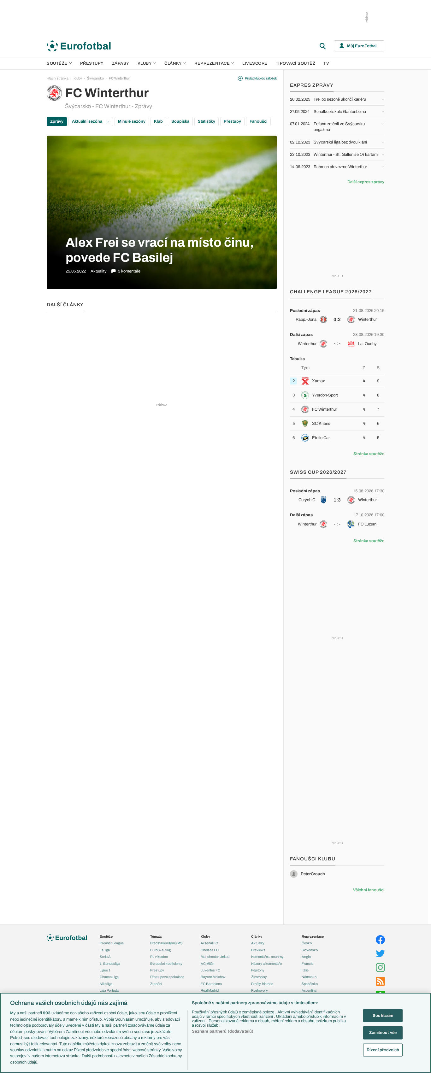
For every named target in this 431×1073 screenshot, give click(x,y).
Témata (156, 936)
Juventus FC (210, 970)
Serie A (105, 957)
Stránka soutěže (368, 454)
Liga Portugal (109, 990)
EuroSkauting (160, 950)
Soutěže (57, 63)
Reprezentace (212, 63)
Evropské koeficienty (166, 963)
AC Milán (207, 963)
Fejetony (257, 970)
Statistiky (206, 121)
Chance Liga (109, 977)
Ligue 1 (105, 970)
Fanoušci (258, 121)
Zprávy (56, 121)
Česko (307, 943)
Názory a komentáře (266, 963)
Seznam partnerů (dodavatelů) (223, 1031)
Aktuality (257, 943)
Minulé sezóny (131, 121)
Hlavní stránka (57, 78)
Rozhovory (259, 990)
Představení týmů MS (166, 943)
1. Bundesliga (110, 963)
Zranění (156, 984)
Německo (309, 977)
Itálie (305, 970)
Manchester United (215, 957)
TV (326, 63)
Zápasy (120, 63)
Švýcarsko (95, 78)
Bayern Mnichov (213, 977)
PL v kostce (159, 957)
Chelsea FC (210, 950)
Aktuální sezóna (87, 121)
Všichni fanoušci (368, 890)
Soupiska (180, 121)
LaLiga (105, 950)
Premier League (112, 943)
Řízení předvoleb (383, 1050)
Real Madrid (210, 990)
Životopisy (259, 977)
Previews (258, 950)
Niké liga (106, 984)
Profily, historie (262, 984)
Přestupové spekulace (167, 977)
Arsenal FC (209, 943)
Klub (158, 121)
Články (256, 936)
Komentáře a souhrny (267, 957)
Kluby (145, 63)
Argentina (309, 990)
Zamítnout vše (383, 1032)
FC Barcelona (211, 984)
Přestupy (92, 63)
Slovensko (310, 950)
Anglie (306, 957)
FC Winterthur (119, 78)
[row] (337, 315)
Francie (307, 963)
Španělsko (310, 984)
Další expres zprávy (365, 182)
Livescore (255, 63)
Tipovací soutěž (296, 63)
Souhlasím (383, 1015)
